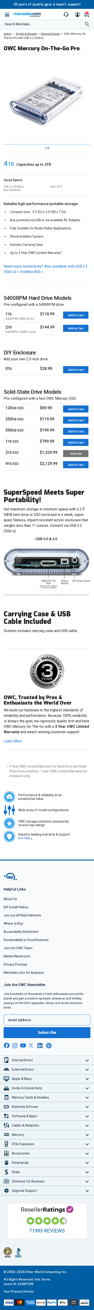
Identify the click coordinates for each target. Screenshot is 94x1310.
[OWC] (11, 879)
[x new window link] (32, 1045)
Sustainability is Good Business (26, 940)
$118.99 (47, 313)
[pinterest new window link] (49, 1045)
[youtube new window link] (23, 1045)
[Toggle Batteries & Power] (87, 1106)
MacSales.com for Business (24, 972)
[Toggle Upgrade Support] (87, 1190)
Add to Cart (76, 315)
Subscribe (47, 1032)
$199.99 (47, 430)
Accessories (21, 1153)
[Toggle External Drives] (87, 1069)
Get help (25, 838)
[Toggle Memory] (87, 1134)
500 (14, 430)
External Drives (23, 1069)
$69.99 (46, 407)
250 (14, 419)
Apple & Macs (22, 1079)
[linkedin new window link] (40, 1045)
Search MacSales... (18, 24)
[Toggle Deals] (87, 1171)
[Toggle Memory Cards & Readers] (87, 1097)
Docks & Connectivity (27, 1088)
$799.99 (47, 441)
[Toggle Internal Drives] (87, 1060)
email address (19, 1020)
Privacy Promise (15, 964)
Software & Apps (24, 1116)
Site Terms (42, 1279)
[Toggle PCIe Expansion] (87, 1143)
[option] (45, 99)
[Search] (87, 24)
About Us (10, 899)
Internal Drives (22, 1060)
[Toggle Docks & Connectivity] (87, 1088)
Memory (18, 1135)
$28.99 (46, 368)
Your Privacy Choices (19, 1291)
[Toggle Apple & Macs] (87, 1078)
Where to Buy (13, 923)
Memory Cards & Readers (30, 1097)
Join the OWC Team (18, 948)
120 (14, 407)
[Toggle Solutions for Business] (87, 1181)
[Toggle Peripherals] (87, 1162)
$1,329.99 (48, 452)
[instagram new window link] (14, 1045)
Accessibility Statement (21, 932)
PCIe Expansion (23, 1144)
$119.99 (47, 419)
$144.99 (47, 327)
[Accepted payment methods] (47, 1302)
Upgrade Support (24, 1190)
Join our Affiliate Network (22, 915)
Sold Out (76, 453)
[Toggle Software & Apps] (87, 1116)
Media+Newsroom (17, 956)
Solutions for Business (28, 1181)
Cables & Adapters (25, 1125)
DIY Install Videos (16, 907)
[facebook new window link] (7, 1046)
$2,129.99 (48, 463)
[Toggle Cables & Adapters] (87, 1125)
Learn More (13, 741)
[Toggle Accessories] (87, 1153)
